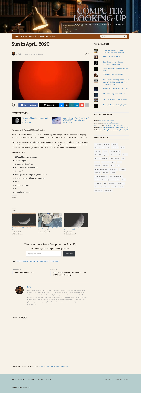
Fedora (105, 151)
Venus (96, 187)
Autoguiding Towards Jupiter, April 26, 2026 (114, 128)
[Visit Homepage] (99, 16)
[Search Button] (125, 36)
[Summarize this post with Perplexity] (71, 105)
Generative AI (115, 155)
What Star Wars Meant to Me (113, 74)
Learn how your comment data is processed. (54, 366)
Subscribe (69, 254)
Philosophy (113, 169)
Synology (112, 183)
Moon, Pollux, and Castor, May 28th (115, 105)
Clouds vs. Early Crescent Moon (114, 94)
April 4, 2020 (68, 122)
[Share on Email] (81, 105)
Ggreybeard (98, 125)
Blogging (106, 144)
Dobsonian (115, 147)
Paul (19, 54)
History (125, 155)
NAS (118, 165)
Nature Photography (101, 169)
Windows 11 (98, 190)
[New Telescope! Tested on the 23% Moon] (24, 220)
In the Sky (44, 36)
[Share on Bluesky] (61, 105)
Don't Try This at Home (111, 56)
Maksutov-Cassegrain (30, 261)
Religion (97, 172)
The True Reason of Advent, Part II (115, 99)
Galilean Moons (115, 151)
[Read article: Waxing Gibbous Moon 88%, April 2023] (16, 120)
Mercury (97, 165)
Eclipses (97, 151)
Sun (105, 183)
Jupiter (97, 162)
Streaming (98, 183)
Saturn (113, 172)
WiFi (121, 187)
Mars (119, 162)
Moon (112, 165)
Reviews (105, 172)
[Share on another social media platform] (87, 105)
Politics (122, 169)
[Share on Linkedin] (76, 105)
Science (97, 180)
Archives (53, 36)
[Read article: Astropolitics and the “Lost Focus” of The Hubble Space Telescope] (56, 120)
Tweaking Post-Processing (114, 125)
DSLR (19, 261)
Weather (114, 187)
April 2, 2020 (28, 54)
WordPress (108, 190)
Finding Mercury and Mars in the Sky (116, 88)
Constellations (99, 147)
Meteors (105, 165)
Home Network (114, 158)
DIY (108, 147)
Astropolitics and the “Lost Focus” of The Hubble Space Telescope (76, 119)
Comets (114, 144)
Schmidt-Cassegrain (101, 176)
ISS (123, 158)
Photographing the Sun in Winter (49, 228)
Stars (123, 180)
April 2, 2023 (27, 122)
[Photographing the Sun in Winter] (50, 220)
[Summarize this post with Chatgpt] (66, 105)
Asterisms (98, 144)
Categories (33, 36)
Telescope (54, 261)
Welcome (23, 36)
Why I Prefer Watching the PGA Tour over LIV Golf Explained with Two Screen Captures (116, 82)
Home (16, 36)
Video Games (105, 187)
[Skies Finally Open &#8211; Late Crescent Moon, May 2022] (76, 220)
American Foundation (106, 121)
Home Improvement (101, 158)
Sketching (105, 180)
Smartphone (44, 261)
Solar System (38, 54)
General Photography (101, 155)
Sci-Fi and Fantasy (116, 176)
